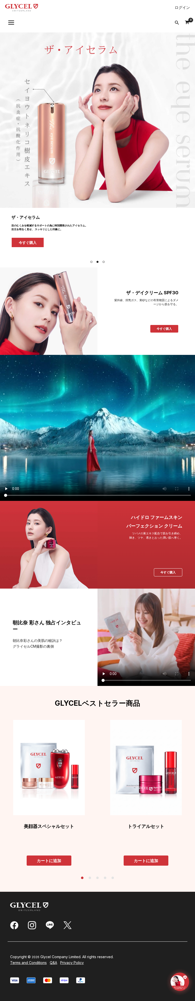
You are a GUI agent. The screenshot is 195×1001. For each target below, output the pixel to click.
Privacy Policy (72, 962)
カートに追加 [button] (49, 860)
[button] (177, 23)
